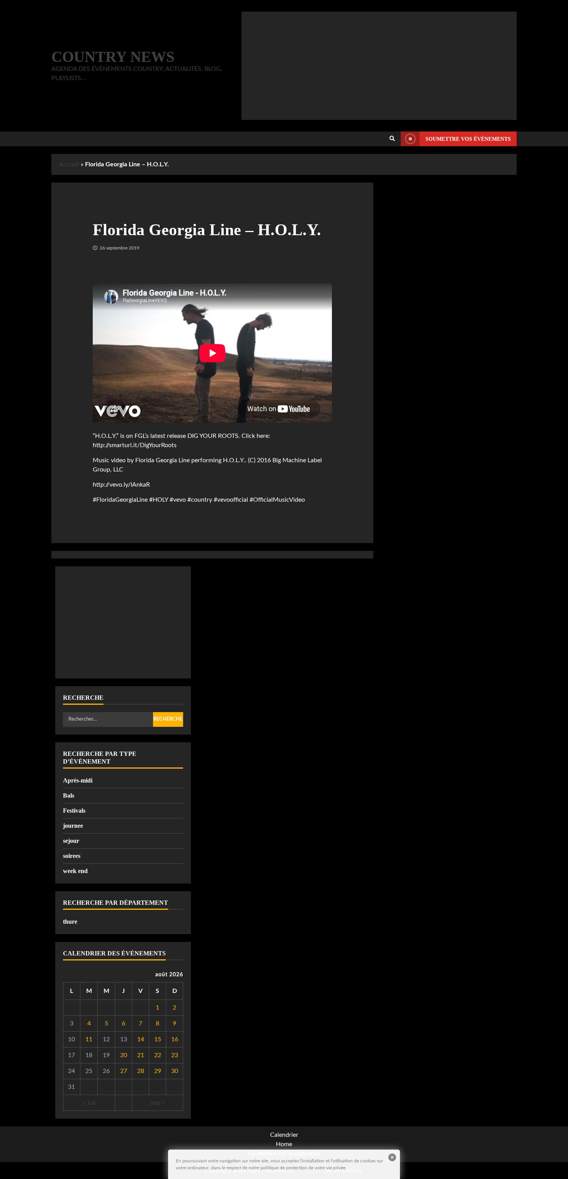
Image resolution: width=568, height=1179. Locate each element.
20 (123, 1055)
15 (157, 1039)
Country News (113, 56)
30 (174, 1071)
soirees (71, 856)
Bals (68, 795)
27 (123, 1071)
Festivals (74, 810)
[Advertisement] (379, 66)
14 (140, 1039)
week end (75, 871)
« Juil (89, 1103)
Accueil (69, 164)
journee (73, 825)
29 (157, 1071)
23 (174, 1055)
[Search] (392, 139)
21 (140, 1055)
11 (88, 1039)
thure (70, 921)
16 (174, 1039)
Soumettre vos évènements (468, 139)
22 (157, 1055)
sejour (71, 840)
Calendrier (284, 1135)
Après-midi (77, 780)
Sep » (157, 1103)
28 (140, 1071)
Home (284, 1144)
